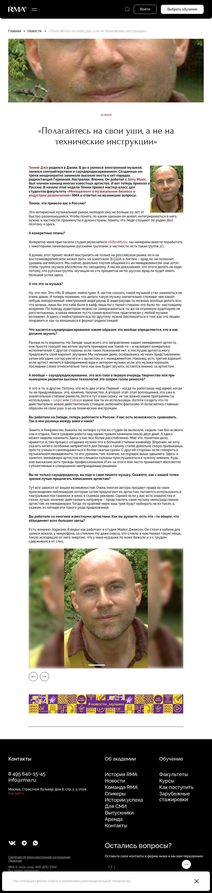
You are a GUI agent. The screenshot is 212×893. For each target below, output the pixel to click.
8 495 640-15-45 (26, 774)
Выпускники (119, 813)
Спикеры (115, 794)
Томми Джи (38, 168)
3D (161, 246)
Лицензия (15, 860)
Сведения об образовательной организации (39, 857)
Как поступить (176, 787)
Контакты (116, 826)
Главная (14, 31)
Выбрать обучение (182, 9)
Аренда (114, 819)
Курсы (166, 781)
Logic (57, 400)
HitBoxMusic (118, 242)
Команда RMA (121, 787)
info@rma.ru (22, 780)
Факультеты (173, 774)
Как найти (16, 793)
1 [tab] (96, 665)
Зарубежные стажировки (174, 797)
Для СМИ (116, 806)
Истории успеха (124, 800)
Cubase (76, 400)
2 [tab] (115, 665)
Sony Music (137, 179)
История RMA (121, 774)
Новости (35, 31)
